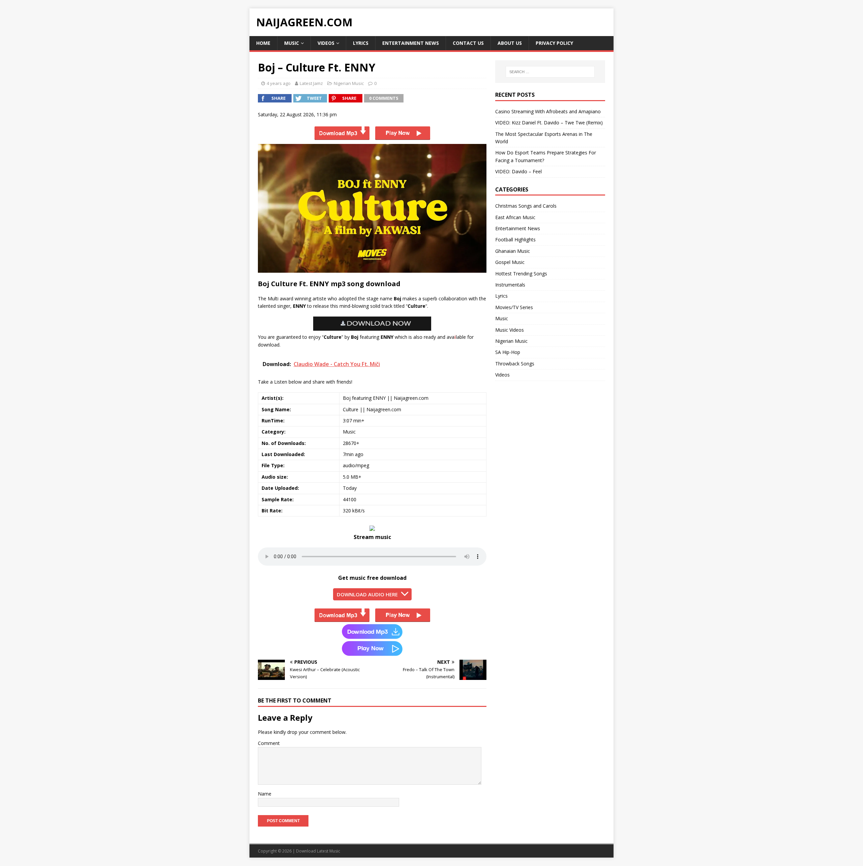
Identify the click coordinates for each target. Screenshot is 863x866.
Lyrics (360, 43)
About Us (510, 43)
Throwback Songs (514, 363)
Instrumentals (510, 284)
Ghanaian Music (512, 251)
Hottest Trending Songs (521, 273)
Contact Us (468, 43)
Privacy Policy (554, 43)
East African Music (515, 217)
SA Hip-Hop (507, 352)
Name (264, 793)
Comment (269, 743)
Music (291, 43)
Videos (326, 43)
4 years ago (279, 83)
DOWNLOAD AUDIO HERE (367, 594)
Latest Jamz (311, 83)
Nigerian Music (349, 83)
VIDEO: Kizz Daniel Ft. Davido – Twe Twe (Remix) (549, 122)
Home (263, 43)
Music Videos (509, 330)
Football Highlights (515, 239)
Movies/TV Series (514, 307)
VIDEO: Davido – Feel (518, 171)
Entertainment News (410, 43)
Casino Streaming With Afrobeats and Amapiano (548, 111)
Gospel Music (510, 262)
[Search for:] (550, 72)
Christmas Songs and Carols (526, 206)
